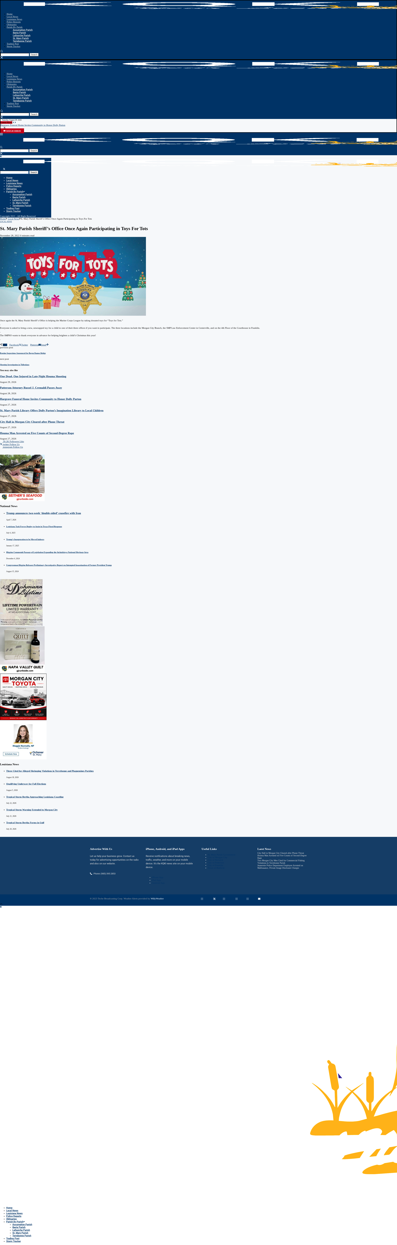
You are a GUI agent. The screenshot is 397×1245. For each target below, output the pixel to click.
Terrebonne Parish (22, 41)
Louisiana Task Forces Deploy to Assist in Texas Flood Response (34, 526)
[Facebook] (1, 128)
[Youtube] (10, 128)
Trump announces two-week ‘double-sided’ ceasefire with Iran (43, 513)
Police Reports (14, 22)
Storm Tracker (13, 46)
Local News (12, 16)
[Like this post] (5, 345)
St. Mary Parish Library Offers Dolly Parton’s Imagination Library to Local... (37, 125)
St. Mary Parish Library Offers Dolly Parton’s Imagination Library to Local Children (51, 410)
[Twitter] (4, 128)
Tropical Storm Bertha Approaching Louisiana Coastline (35, 797)
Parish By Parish (14, 27)
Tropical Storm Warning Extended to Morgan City (32, 809)
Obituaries (12, 24)
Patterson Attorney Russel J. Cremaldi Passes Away (31, 387)
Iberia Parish (19, 32)
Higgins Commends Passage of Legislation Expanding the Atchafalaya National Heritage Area (47, 552)
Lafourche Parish (21, 35)
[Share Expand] (47, 345)
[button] (13, 122)
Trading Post (13, 43)
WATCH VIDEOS (13, 131)
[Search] (1, 51)
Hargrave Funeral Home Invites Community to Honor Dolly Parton (40, 399)
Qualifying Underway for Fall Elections (26, 784)
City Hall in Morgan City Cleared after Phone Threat (32, 421)
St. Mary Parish (21, 38)
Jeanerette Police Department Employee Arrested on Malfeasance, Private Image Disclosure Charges (280, 866)
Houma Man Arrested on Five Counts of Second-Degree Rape (37, 433)
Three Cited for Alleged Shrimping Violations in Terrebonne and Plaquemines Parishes (50, 771)
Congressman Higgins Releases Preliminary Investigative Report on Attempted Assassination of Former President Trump (59, 565)
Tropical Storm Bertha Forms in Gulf (25, 822)
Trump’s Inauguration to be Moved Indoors (25, 539)
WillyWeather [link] (157, 898)
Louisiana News (14, 19)
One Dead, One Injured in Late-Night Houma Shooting (33, 376)
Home (10, 14)
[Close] (1, 58)
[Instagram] (7, 128)
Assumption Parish (23, 30)
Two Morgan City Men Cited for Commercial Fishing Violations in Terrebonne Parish (281, 861)
